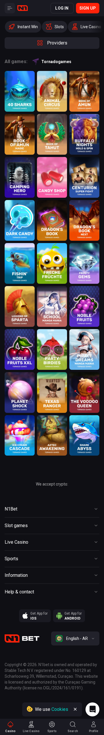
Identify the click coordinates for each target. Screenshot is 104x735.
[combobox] (75, 638)
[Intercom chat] (92, 709)
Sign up (87, 8)
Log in (61, 8)
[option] (23, 27)
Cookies (59, 709)
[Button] (10, 8)
